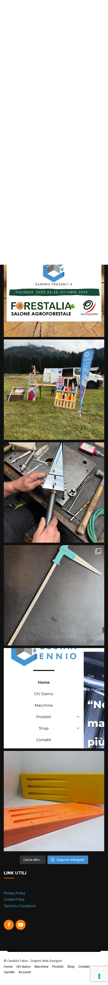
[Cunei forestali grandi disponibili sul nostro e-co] (54, 801)
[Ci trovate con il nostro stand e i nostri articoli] (54, 389)
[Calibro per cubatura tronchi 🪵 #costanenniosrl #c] (54, 595)
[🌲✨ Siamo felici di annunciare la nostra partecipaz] (54, 287)
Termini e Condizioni (20, 906)
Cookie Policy (14, 899)
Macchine (41, 966)
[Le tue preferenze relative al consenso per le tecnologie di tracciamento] (99, 976)
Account (25, 972)
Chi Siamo (23, 966)
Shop (71, 966)
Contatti (84, 966)
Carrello (9, 972)
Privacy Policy (14, 893)
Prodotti (58, 966)
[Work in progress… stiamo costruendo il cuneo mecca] (54, 492)
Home (8, 966)
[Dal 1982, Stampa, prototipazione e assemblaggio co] (54, 698)
